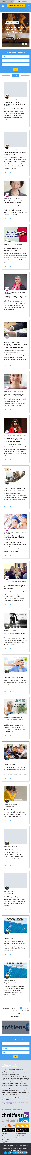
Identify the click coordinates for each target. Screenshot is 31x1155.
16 (25, 1011)
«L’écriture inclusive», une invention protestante (12, 249)
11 (10, 1011)
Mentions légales (19, 1135)
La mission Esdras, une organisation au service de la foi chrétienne (14, 104)
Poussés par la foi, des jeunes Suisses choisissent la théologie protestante (14, 537)
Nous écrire (5, 1133)
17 (28, 1011)
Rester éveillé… (9, 893)
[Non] (29, 1149)
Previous (23, 44)
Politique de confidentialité (20, 1152)
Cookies (4, 1137)
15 (22, 1011)
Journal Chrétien (7, 1069)
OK (5, 1152)
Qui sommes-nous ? (20, 1133)
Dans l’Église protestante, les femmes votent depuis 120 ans (14, 395)
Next (26, 44)
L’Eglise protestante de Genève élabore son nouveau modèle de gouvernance (14, 587)
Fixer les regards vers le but (13, 677)
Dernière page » (15, 1016)
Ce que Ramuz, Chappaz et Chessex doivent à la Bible (13, 201)
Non (10, 1152)
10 (7, 1011)
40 (19, 1013)
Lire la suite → (9, 124)
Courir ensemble (9, 764)
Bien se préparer (9, 938)
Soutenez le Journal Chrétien (14, 719)
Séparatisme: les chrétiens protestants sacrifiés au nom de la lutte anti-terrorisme (15, 439)
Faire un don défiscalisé (16, 5)
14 (19, 1011)
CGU (3, 1135)
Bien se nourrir (9, 806)
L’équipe (17, 1137)
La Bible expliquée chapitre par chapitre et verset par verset (14, 489)
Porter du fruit (9, 849)
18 (7, 1013)
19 (10, 1013)
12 (13, 1011)
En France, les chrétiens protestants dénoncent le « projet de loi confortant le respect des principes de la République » (15, 345)
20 (13, 1013)
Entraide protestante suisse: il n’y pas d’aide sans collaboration (15, 297)
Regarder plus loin (10, 983)
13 (16, 1011)
